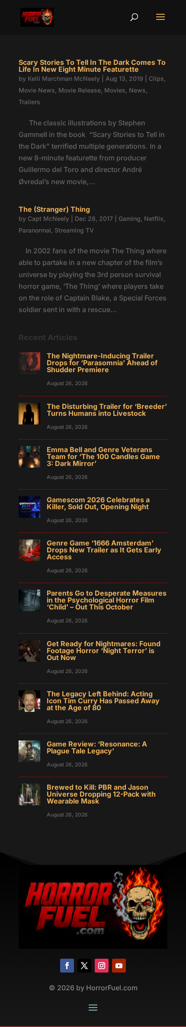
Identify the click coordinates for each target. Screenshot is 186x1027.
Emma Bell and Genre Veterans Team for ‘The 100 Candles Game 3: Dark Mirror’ (103, 456)
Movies (114, 90)
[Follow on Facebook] (67, 966)
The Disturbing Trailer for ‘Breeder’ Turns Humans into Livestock (107, 410)
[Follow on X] (84, 966)
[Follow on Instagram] (102, 966)
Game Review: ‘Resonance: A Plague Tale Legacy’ (97, 747)
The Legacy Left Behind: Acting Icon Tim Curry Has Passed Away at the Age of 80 (103, 700)
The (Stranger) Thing (54, 209)
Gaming (130, 218)
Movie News (37, 90)
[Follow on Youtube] (119, 966)
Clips (156, 78)
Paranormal (35, 230)
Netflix (154, 218)
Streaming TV (74, 230)
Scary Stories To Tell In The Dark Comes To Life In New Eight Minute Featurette (92, 65)
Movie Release (79, 90)
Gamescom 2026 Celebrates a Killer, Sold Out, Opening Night (98, 503)
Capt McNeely (48, 218)
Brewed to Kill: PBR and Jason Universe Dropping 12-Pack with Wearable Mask (101, 794)
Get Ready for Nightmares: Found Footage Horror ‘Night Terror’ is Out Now (103, 650)
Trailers (29, 101)
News (137, 90)
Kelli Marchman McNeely (64, 78)
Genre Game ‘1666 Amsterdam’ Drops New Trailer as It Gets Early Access (104, 550)
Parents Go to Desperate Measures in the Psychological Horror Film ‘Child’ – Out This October (107, 600)
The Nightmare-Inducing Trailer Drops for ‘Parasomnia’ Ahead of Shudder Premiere (102, 362)
